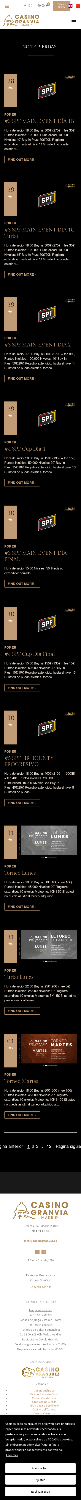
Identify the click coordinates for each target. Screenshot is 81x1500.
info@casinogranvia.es (40, 1241)
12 (49, 1146)
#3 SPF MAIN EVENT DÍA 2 (37, 345)
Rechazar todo (40, 1491)
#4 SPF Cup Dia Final (29, 654)
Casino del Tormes (44, 1409)
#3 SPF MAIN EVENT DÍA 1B (39, 121)
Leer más (12, 1455)
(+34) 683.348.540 (40, 1287)
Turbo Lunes (18, 977)
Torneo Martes (21, 1081)
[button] (6, 6)
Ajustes (40, 1480)
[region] (40, 1457)
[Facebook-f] (37, 1252)
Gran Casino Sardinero (44, 1405)
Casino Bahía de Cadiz (44, 1394)
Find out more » (22, 159)
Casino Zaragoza (44, 1413)
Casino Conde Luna (44, 1398)
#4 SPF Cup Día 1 (25, 449)
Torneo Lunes (20, 873)
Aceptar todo (40, 1468)
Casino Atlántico (44, 1390)
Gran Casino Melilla (44, 1402)
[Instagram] (43, 1252)
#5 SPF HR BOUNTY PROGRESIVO (29, 761)
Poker (10, 114)
